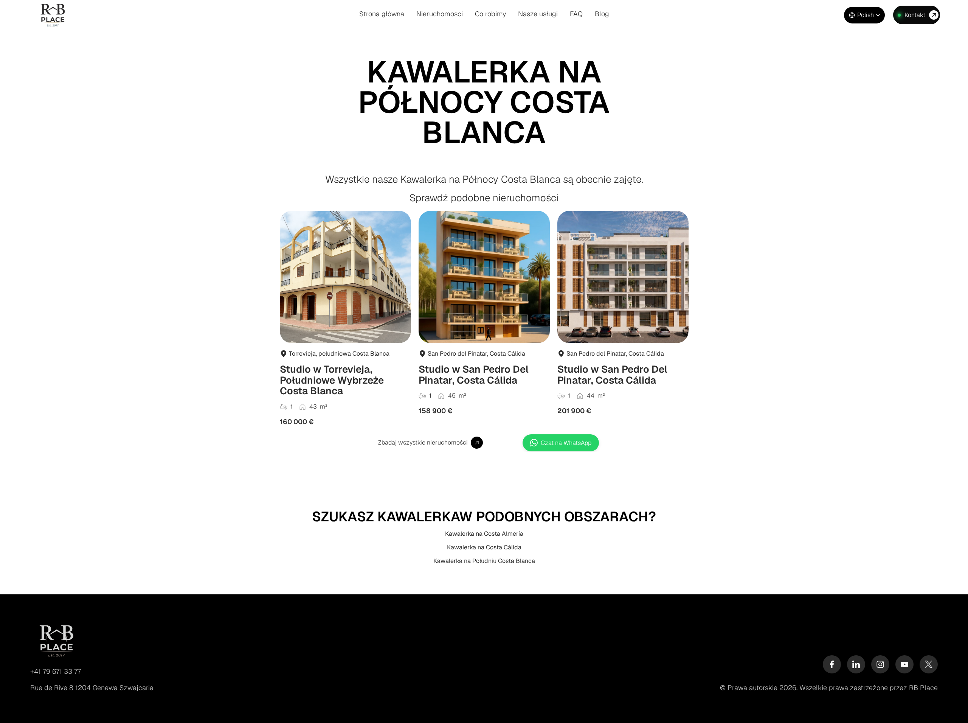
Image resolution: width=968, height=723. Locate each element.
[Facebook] (832, 664)
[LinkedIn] (856, 664)
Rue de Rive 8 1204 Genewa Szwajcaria (92, 687)
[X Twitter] (929, 664)
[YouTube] (904, 664)
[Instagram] (880, 664)
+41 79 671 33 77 (55, 671)
